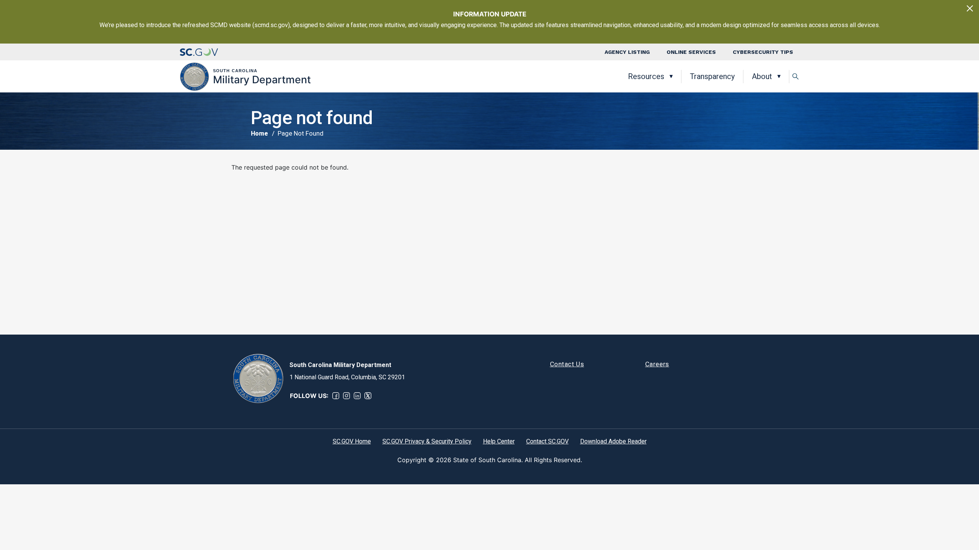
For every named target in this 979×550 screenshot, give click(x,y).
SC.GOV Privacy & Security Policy (427, 441)
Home (259, 133)
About (762, 76)
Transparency (712, 76)
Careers (657, 364)
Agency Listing (627, 52)
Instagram (346, 395)
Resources (646, 76)
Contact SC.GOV (547, 441)
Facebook (335, 395)
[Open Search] (795, 76)
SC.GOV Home (352, 441)
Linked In (357, 395)
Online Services (691, 52)
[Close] (969, 8)
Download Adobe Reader (613, 441)
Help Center (499, 441)
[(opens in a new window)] (199, 52)
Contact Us (567, 364)
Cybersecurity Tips (763, 52)
